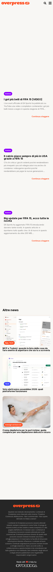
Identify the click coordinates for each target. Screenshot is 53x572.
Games (8, 94)
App (6, 343)
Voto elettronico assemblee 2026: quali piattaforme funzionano (23, 390)
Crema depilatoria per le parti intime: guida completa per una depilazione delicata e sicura (26, 431)
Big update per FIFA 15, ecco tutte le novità (26, 219)
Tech (11, 343)
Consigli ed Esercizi (13, 425)
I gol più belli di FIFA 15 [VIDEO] (23, 99)
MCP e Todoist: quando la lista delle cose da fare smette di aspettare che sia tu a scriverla (26, 349)
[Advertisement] (26, 34)
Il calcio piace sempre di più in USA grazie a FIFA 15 (25, 157)
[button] (45, 3)
